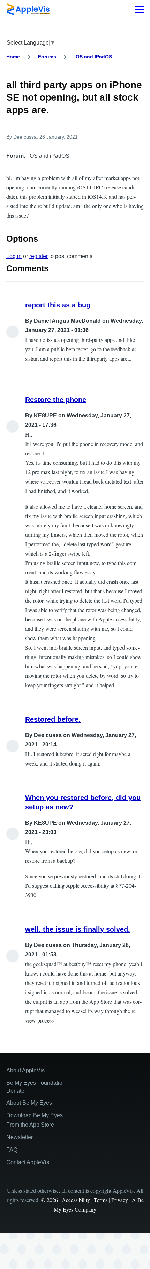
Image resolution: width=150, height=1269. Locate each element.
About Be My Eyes (29, 1103)
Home (13, 57)
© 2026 (49, 1200)
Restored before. (53, 719)
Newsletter (19, 1137)
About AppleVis (25, 1070)
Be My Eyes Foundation (36, 1083)
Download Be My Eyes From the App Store (34, 1120)
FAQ (11, 1150)
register (38, 256)
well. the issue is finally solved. (77, 929)
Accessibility (76, 1200)
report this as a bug (57, 305)
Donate (15, 1091)
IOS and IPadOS (93, 57)
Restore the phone (55, 400)
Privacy (119, 1200)
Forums (47, 57)
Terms (100, 1200)
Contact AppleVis (27, 1162)
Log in (14, 256)
